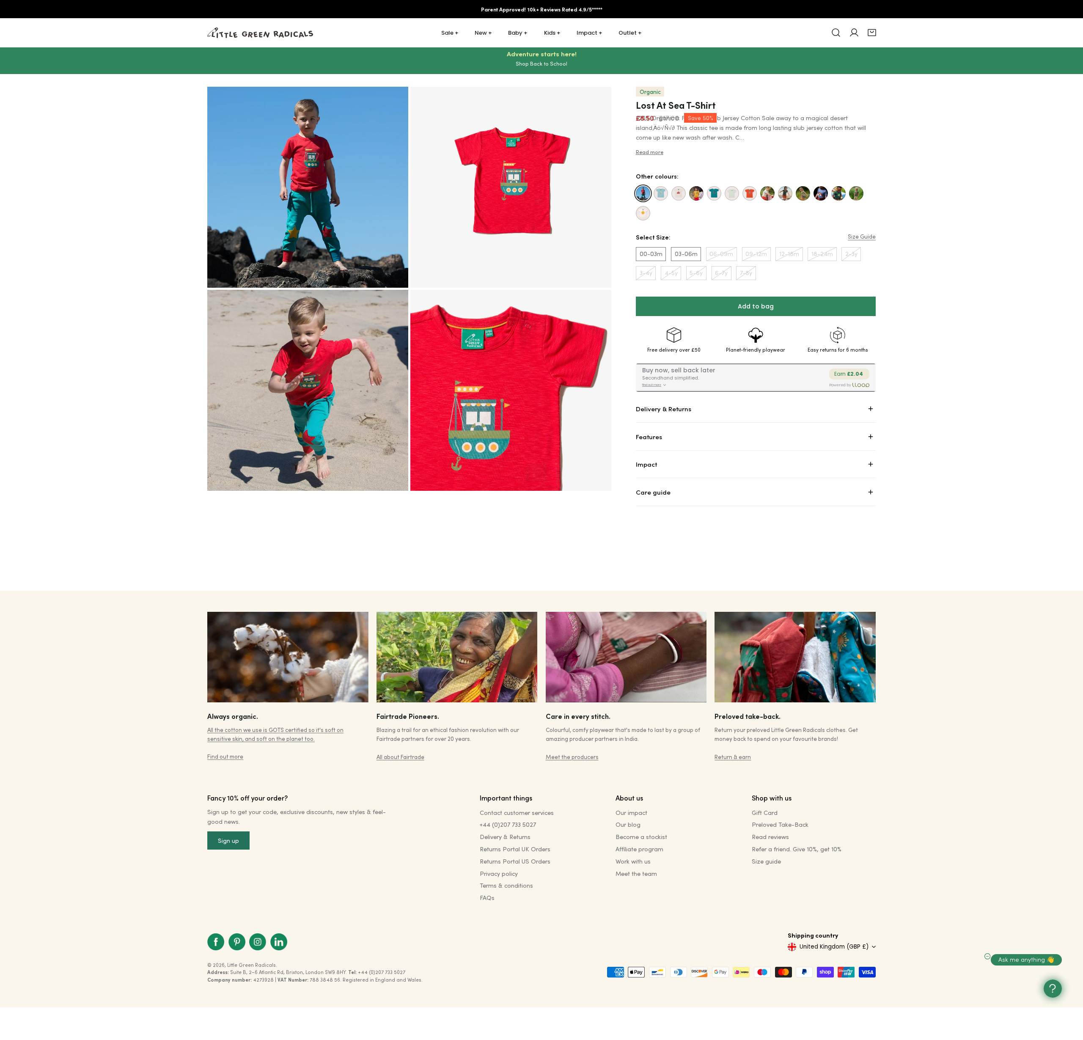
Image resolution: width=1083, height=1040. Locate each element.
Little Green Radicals (251, 965)
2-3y (851, 254)
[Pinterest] (236, 942)
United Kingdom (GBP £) (834, 947)
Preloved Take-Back (780, 824)
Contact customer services (517, 813)
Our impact (631, 813)
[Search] (836, 32)
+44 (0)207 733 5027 (508, 824)
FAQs (487, 898)
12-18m (789, 254)
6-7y (721, 273)
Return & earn (733, 756)
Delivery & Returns (505, 837)
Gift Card (765, 813)
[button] (872, 32)
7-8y (746, 273)
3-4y (646, 273)
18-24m (822, 254)
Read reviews (770, 837)
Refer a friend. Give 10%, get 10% (796, 849)
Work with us (633, 861)
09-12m (756, 254)
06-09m (721, 254)
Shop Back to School (541, 63)
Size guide (766, 861)
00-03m (651, 254)
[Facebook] (215, 942)
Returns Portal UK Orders (515, 849)
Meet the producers (572, 756)
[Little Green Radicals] (260, 33)
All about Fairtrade (400, 756)
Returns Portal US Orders (515, 861)
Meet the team (636, 873)
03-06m (686, 254)
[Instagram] (257, 942)
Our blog (628, 824)
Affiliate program (639, 849)
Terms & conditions (506, 885)
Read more (649, 152)
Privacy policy (499, 873)
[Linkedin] (278, 942)
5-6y (696, 273)
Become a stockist (641, 837)
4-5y (671, 273)
